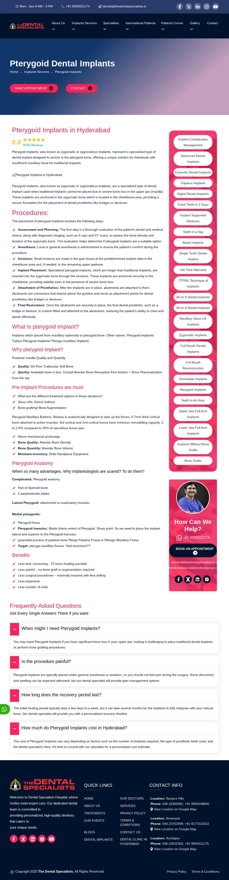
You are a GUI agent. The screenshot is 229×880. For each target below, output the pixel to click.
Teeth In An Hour (193, 400)
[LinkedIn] (197, 6)
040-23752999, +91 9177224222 (185, 823)
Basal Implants (193, 242)
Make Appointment (31, 88)
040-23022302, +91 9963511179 (185, 843)
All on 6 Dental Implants (193, 297)
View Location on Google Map (175, 809)
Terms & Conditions (130, 823)
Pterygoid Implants (193, 389)
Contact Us (130, 832)
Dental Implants (98, 839)
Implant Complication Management (193, 142)
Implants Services (36, 72)
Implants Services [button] (84, 23)
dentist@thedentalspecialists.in (124, 6)
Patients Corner (172, 23)
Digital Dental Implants (193, 194)
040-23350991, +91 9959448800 (185, 804)
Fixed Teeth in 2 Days (193, 204)
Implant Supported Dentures (193, 218)
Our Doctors (132, 798)
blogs (89, 832)
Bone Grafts (192, 460)
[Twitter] (188, 6)
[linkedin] (197, 579)
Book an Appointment (195, 549)
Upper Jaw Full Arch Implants (193, 414)
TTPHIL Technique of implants (193, 283)
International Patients (141, 23)
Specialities (111, 23)
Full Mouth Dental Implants (193, 348)
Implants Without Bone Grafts (193, 447)
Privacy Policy (133, 813)
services (128, 806)
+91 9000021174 (78, 6)
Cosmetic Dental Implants (193, 172)
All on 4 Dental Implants (193, 308)
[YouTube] (215, 6)
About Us (58, 23)
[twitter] (188, 579)
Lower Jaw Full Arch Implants (193, 430)
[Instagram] (206, 6)
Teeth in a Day (193, 232)
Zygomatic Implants (193, 335)
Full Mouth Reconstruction (193, 365)
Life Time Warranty (193, 270)
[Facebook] (179, 6)
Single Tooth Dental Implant (193, 256)
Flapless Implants (193, 183)
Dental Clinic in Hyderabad (133, 842)
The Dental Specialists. (56, 871)
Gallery (195, 23)
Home (14, 72)
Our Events (94, 820)
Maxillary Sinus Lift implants (193, 321)
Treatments (94, 813)
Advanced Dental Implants (193, 158)
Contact (212, 23)
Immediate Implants (193, 379)
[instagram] (207, 579)
